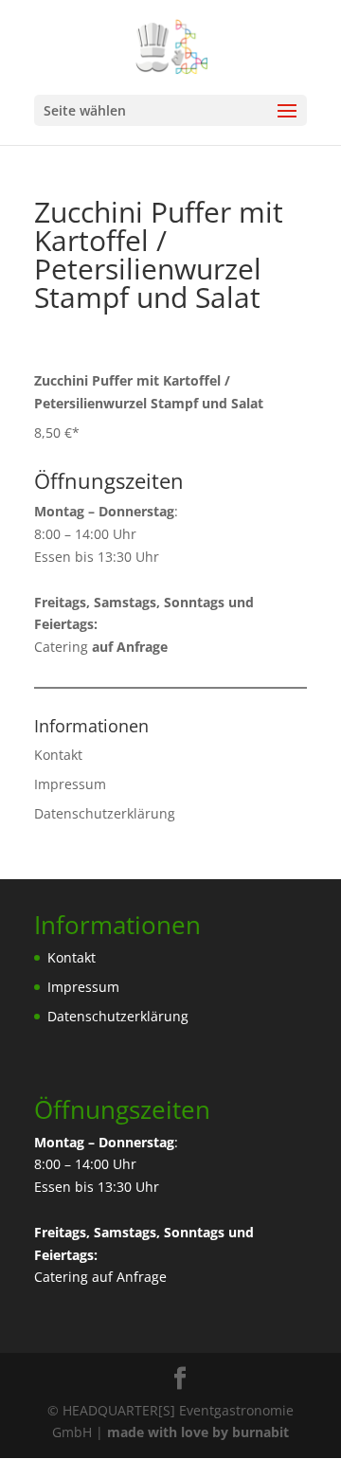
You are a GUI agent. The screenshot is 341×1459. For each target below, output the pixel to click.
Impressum (70, 784)
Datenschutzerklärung (104, 813)
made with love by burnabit (198, 1432)
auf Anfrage (129, 1277)
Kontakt (58, 755)
